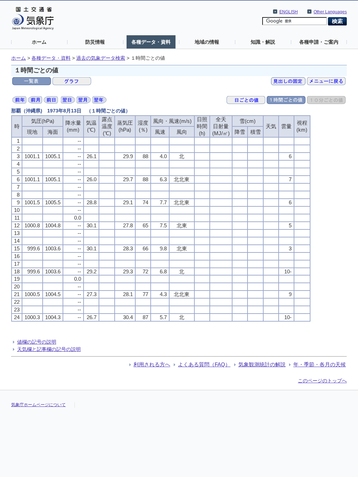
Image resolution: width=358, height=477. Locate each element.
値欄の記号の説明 (36, 342)
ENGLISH (288, 11)
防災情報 (95, 42)
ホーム (39, 42)
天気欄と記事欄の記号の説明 (49, 349)
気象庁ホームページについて (38, 404)
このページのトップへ (322, 380)
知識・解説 (263, 42)
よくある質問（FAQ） (204, 364)
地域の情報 (207, 42)
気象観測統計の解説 (262, 364)
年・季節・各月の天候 (319, 364)
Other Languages (330, 11)
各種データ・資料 (151, 42)
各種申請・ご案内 (318, 42)
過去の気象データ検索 (100, 58)
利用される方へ (152, 364)
